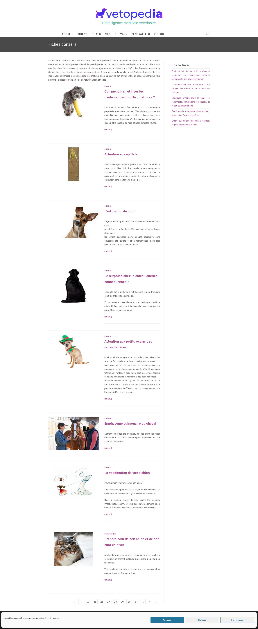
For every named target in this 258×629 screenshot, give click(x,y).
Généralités (110, 534)
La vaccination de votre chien (127, 473)
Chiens (107, 86)
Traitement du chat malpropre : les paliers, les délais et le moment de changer (191, 88)
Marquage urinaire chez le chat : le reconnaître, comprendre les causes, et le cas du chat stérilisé (191, 102)
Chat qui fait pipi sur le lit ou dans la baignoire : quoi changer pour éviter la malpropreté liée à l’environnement (191, 75)
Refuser (202, 620)
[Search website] (207, 34)
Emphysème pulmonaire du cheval (130, 423)
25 (95, 601)
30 (129, 601)
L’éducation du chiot (120, 211)
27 (108, 601)
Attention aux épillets (121, 154)
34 (149, 601)
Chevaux (108, 418)
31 (136, 601)
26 (101, 601)
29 (122, 601)
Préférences (237, 620)
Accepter (167, 620)
